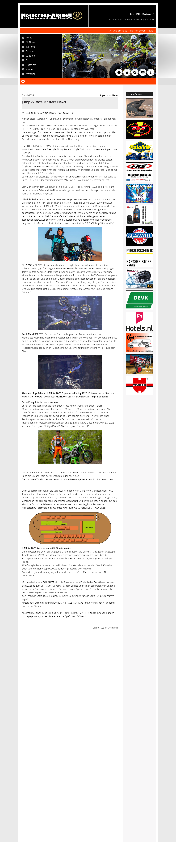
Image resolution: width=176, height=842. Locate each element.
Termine (30, 51)
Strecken (30, 55)
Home (29, 37)
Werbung (30, 73)
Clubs (28, 60)
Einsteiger (31, 64)
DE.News (30, 42)
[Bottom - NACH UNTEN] (23, 81)
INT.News (30, 46)
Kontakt (30, 69)
